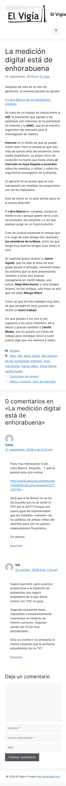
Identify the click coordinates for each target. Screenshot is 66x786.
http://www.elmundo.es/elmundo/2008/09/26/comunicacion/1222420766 (32, 485)
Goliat (9, 444)
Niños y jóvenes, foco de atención (33, 381)
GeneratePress (51, 776)
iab (20, 356)
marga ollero (29, 366)
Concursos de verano (24, 376)
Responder (16, 545)
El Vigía (58, 14)
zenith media (14, 371)
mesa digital (48, 366)
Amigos (15, 350)
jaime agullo (32, 356)
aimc (13, 356)
